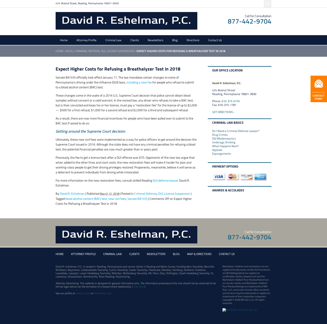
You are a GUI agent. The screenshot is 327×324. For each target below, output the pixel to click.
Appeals (217, 150)
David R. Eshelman (72, 193)
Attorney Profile (87, 40)
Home (64, 40)
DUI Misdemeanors (224, 138)
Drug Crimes (220, 134)
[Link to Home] (126, 20)
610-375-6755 (231, 101)
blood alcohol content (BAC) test (86, 198)
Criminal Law (113, 40)
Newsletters (155, 40)
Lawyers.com (82, 293)
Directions (193, 40)
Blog (175, 40)
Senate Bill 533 (137, 198)
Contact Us (215, 40)
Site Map (139, 286)
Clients (134, 40)
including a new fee (139, 82)
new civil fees (117, 198)
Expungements (221, 153)
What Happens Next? (225, 146)
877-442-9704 (249, 21)
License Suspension (120, 51)
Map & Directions (199, 254)
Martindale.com (102, 293)
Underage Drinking (223, 142)
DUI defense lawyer (165, 180)
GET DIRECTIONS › (223, 112)
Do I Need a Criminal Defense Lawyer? (235, 131)
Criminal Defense (87, 51)
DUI (103, 51)
